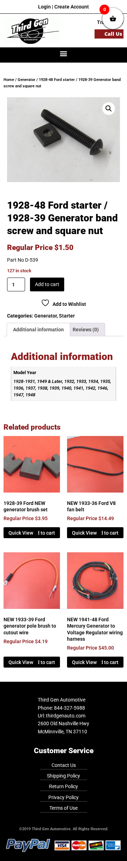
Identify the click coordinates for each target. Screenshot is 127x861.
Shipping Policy (63, 776)
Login (44, 7)
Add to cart (47, 284)
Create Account (71, 7)
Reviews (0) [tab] (86, 329)
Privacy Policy (63, 797)
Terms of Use (63, 808)
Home (9, 79)
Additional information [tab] (38, 329)
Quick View (20, 533)
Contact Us (64, 765)
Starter (67, 316)
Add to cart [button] (43, 533)
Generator (26, 79)
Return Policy (63, 786)
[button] (63, 53)
